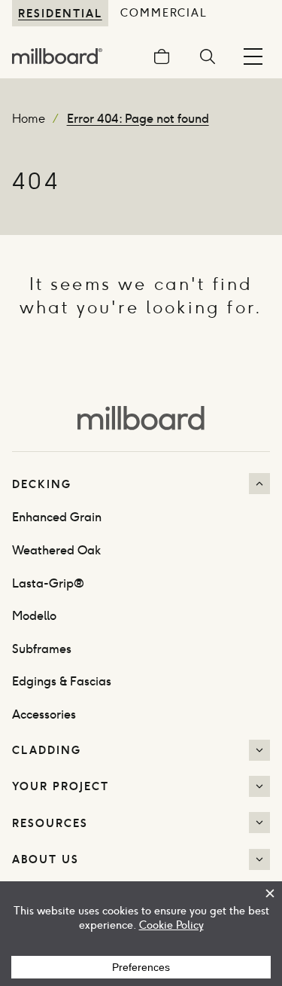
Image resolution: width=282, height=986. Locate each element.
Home (28, 119)
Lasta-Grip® (48, 583)
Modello (34, 616)
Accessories (44, 714)
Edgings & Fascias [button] (61, 681)
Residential (60, 13)
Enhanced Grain (57, 517)
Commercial (164, 13)
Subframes (41, 649)
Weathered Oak (56, 550)
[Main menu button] (253, 56)
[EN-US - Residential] (141, 416)
